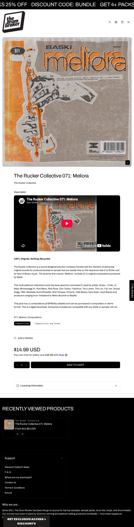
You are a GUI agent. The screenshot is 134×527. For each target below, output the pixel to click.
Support (10, 458)
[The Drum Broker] (13, 22)
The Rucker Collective (25, 183)
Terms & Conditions (15, 488)
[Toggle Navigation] (129, 22)
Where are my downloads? (18, 477)
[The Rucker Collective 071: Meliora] (35, 428)
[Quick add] (22, 434)
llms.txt (8, 493)
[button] (110, 22)
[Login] (116, 22)
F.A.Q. (8, 472)
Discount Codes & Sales (17, 467)
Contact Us (10, 482)
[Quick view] (17, 434)
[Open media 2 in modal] (67, 102)
